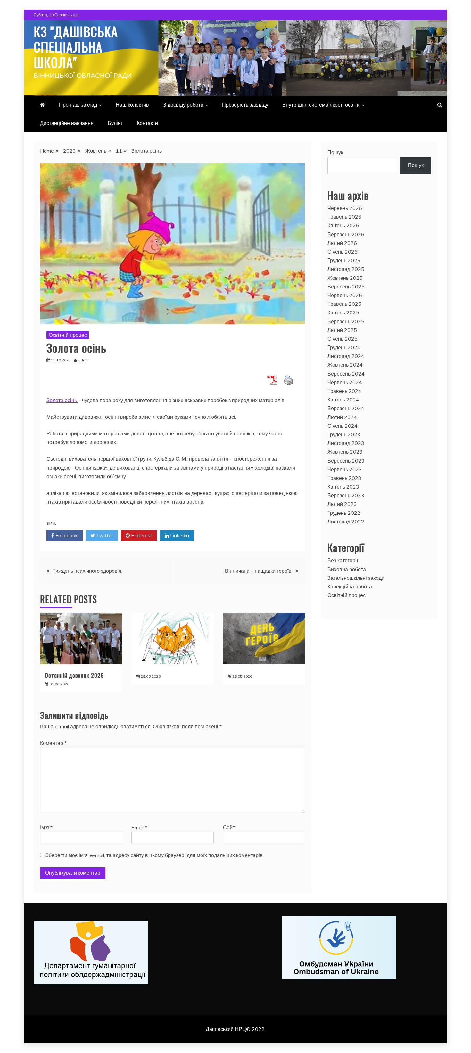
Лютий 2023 (342, 504)
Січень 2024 (342, 426)
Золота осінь (62, 400)
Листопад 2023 (345, 443)
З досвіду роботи (183, 104)
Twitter (104, 535)
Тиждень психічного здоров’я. (87, 571)
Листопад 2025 (345, 269)
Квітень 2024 (343, 399)
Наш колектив (132, 104)
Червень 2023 (344, 469)
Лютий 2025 (342, 330)
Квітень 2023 (343, 486)
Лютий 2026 (342, 243)
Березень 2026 (345, 234)
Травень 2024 (344, 391)
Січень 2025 (342, 339)
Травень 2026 (344, 217)
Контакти (147, 123)
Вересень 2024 (346, 373)
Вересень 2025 (346, 286)
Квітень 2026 (343, 225)
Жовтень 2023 (345, 452)
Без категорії (342, 560)
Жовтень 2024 (345, 364)
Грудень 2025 (343, 260)
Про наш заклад (78, 104)
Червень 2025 (344, 295)
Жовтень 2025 (345, 278)
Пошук (335, 152)
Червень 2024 (344, 382)
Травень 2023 (344, 478)
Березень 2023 (345, 495)
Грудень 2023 (343, 434)
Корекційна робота (349, 586)
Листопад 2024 (345, 356)
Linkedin (179, 535)
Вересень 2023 (346, 461)
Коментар (53, 743)
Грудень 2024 (343, 347)
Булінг (115, 123)
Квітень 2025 (343, 312)
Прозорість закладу (245, 104)
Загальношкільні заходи (355, 578)
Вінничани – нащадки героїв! (259, 571)
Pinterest (141, 535)
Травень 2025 (344, 304)
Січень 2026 (342, 251)
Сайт (229, 827)
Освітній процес (68, 335)
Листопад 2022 (345, 521)
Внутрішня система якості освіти (321, 104)
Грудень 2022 (343, 513)
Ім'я (46, 827)
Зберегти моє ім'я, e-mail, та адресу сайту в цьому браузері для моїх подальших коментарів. (154, 855)
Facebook (66, 535)
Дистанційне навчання (67, 123)
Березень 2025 (345, 321)
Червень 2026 (344, 208)
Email (139, 827)
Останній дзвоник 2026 (74, 675)
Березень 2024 (345, 408)
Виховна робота (346, 569)
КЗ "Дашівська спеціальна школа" (76, 47)
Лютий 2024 (342, 417)
